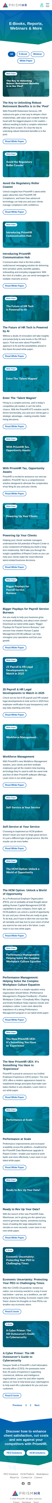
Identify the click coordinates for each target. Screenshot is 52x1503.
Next (37, 1405)
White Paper (26, 61)
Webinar (37, 54)
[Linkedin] (29, 1483)
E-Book (23, 54)
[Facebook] (23, 1483)
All (11, 54)
